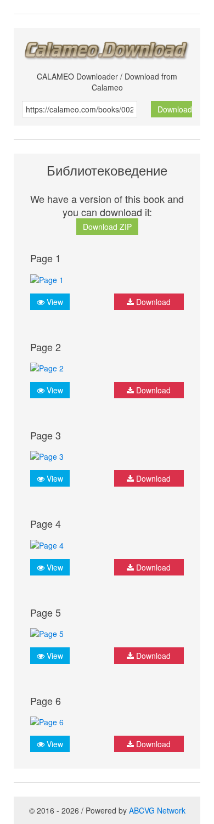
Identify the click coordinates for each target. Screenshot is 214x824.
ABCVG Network (157, 810)
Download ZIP (107, 226)
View (53, 301)
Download (174, 109)
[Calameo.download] (107, 47)
